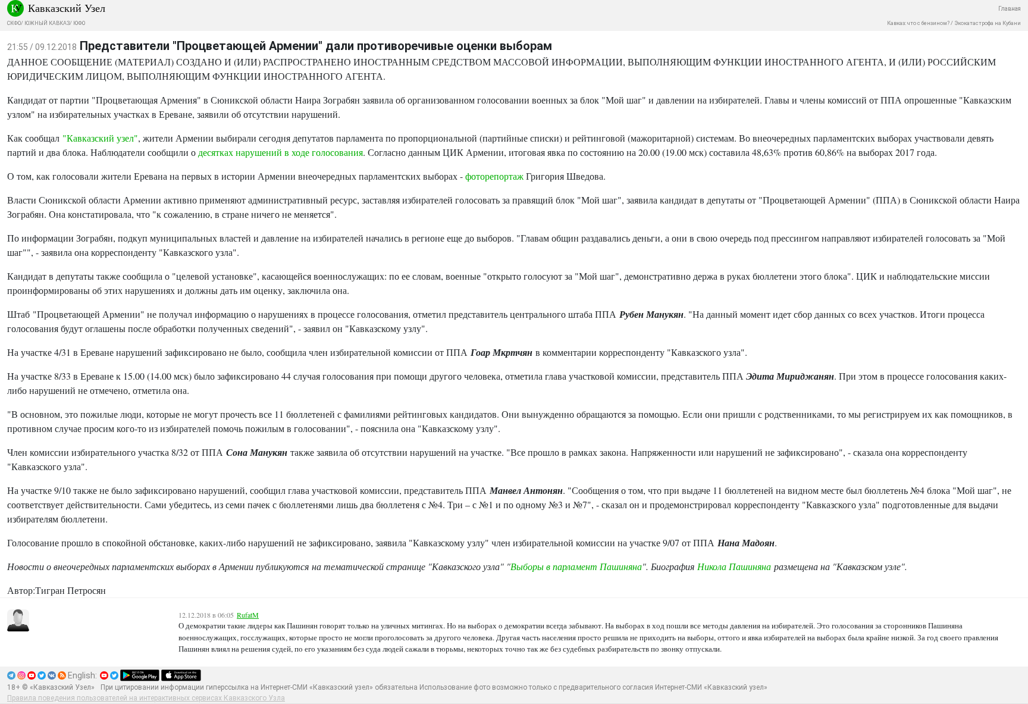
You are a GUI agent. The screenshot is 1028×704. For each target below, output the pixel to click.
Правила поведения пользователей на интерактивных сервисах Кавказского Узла (146, 698)
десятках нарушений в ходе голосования (280, 152)
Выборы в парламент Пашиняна (576, 566)
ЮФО (79, 23)
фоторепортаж (494, 176)
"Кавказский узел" (98, 138)
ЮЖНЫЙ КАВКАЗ (47, 23)
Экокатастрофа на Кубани (987, 23)
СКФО (14, 23)
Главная (1009, 8)
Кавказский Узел (66, 8)
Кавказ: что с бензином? (918, 23)
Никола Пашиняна (734, 566)
